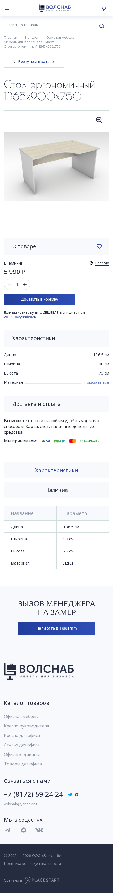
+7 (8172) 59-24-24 (33, 794)
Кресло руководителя (26, 726)
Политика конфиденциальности (32, 863)
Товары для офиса (23, 764)
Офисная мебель (60, 37)
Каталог (32, 37)
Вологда (102, 263)
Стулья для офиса (22, 745)
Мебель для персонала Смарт (29, 42)
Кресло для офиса (22, 735)
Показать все (96, 382)
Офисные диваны (22, 754)
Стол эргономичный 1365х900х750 (32, 46)
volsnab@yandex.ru (20, 316)
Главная (11, 37)
